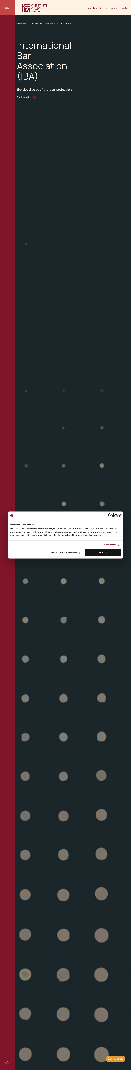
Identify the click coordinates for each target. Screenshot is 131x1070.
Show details (110, 545)
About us (92, 8)
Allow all (103, 553)
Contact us (115, 1059)
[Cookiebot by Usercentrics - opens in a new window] (110, 515)
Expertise (103, 8)
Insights (124, 8)
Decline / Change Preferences (64, 553)
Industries (114, 8)
